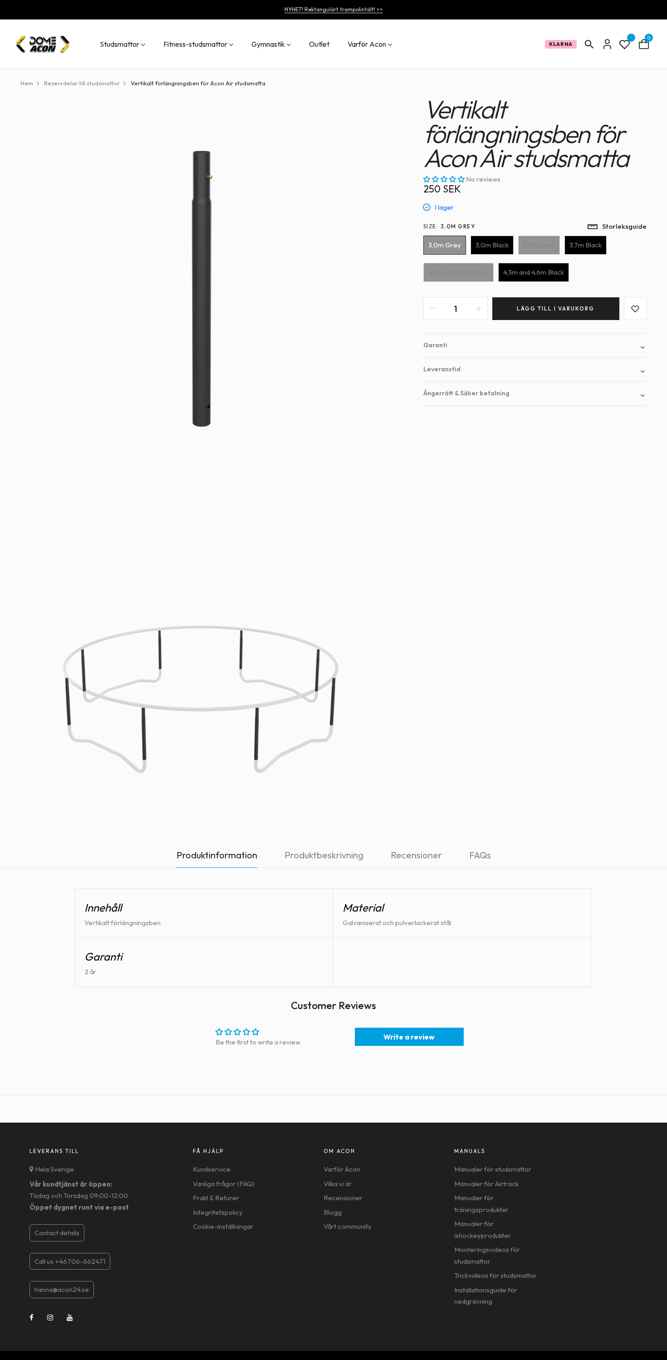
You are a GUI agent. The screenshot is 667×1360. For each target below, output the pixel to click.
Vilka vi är (338, 1183)
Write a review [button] (409, 1036)
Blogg (333, 1212)
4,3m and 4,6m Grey (458, 272)
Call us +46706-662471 (69, 1261)
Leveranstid (535, 369)
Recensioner (343, 1197)
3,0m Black (492, 245)
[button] (444, 179)
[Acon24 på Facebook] (31, 1317)
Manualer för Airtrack (486, 1183)
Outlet (319, 44)
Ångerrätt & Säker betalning (535, 393)
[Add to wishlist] (635, 308)
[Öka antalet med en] (478, 309)
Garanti (535, 345)
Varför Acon (367, 44)
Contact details (56, 1232)
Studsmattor (119, 44)
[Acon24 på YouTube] (70, 1317)
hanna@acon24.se (61, 1289)
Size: (449, 226)
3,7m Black (585, 245)
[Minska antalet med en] (432, 309)
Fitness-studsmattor (195, 44)
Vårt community (348, 1226)
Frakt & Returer (216, 1197)
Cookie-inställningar (223, 1226)
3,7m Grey (539, 245)
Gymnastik (268, 44)
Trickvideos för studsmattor (495, 1275)
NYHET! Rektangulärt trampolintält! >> (333, 9)
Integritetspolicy (218, 1212)
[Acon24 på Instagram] (50, 1317)
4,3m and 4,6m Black (533, 272)
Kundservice (212, 1169)
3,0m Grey (444, 245)
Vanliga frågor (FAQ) (224, 1183)
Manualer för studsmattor (492, 1169)
